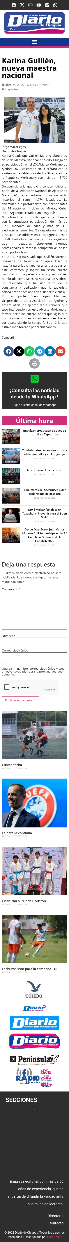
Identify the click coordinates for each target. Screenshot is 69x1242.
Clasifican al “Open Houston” (24, 901)
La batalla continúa (17, 833)
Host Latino (54, 1237)
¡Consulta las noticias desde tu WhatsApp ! (34, 393)
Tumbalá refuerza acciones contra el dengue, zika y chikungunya (44, 452)
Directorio (55, 1216)
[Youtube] (39, 5)
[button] (34, 42)
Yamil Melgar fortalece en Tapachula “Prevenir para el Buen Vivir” (44, 513)
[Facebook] (14, 5)
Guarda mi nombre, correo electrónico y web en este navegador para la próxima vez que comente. (33, 671)
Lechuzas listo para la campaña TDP (30, 969)
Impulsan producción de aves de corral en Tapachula (44, 432)
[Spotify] (47, 5)
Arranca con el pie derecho (44, 470)
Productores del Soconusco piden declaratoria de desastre (44, 491)
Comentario (11, 589)
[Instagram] (30, 5)
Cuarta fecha (12, 765)
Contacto (56, 1223)
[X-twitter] (22, 5)
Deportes (11, 89)
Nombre (8, 635)
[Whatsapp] (55, 5)
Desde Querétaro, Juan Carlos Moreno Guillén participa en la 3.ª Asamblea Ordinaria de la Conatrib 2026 (44, 535)
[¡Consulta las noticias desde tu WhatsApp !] (34, 378)
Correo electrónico (16, 650)
